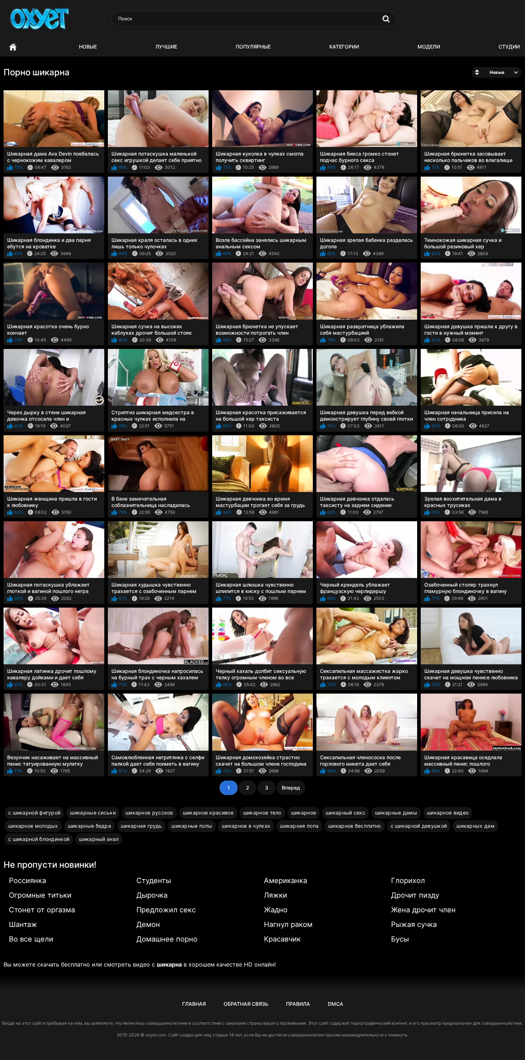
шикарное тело (262, 813)
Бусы (400, 939)
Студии (509, 47)
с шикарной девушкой (419, 826)
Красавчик (282, 939)
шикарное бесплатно (354, 826)
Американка (285, 880)
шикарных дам (475, 826)
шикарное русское (149, 813)
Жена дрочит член (423, 910)
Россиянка (27, 880)
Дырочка (152, 895)
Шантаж (23, 924)
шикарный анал (99, 839)
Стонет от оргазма (42, 910)
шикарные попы (191, 826)
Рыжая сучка (414, 924)
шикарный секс (345, 813)
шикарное (303, 813)
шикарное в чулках (246, 826)
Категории (344, 47)
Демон (148, 924)
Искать (386, 18)
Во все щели (31, 939)
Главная (13, 47)
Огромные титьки (40, 895)
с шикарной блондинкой (38, 839)
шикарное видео (448, 813)
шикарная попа (299, 826)
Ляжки (275, 895)
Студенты (153, 880)
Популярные (253, 47)
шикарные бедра (89, 826)
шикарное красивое (208, 813)
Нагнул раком (288, 924)
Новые (88, 47)
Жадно (276, 910)
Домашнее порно (167, 939)
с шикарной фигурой (34, 813)
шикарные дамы (396, 813)
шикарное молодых (33, 826)
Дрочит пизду (415, 895)
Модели (429, 47)
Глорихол (408, 880)
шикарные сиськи (93, 813)
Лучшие (166, 47)
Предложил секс (166, 910)
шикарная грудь (141, 826)
